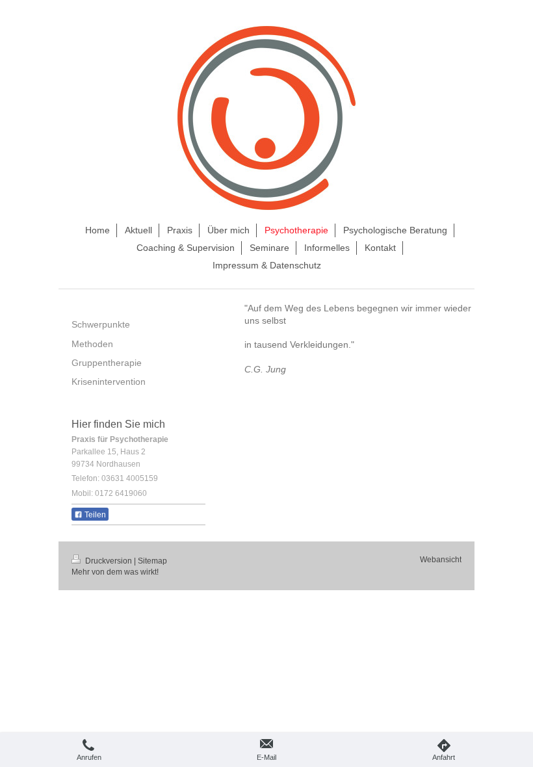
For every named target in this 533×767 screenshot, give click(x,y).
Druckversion (108, 561)
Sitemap (152, 561)
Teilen (94, 514)
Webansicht (441, 559)
